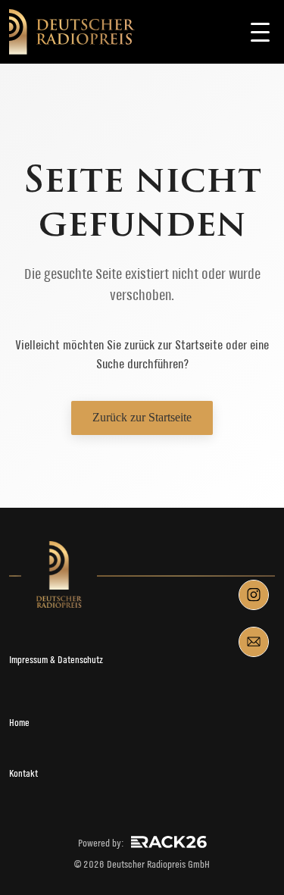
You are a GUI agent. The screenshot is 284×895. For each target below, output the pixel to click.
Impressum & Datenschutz (56, 659)
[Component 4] (254, 642)
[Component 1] (254, 595)
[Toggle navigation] (260, 32)
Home (19, 722)
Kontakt (23, 773)
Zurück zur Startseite (142, 417)
